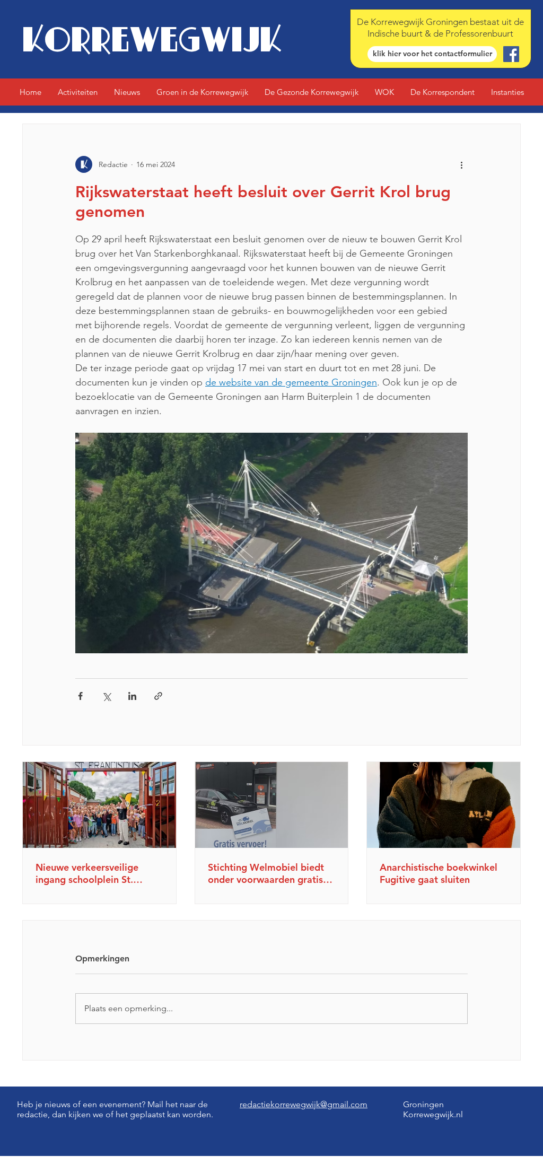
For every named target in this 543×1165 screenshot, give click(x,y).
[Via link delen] (158, 696)
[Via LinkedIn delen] (132, 696)
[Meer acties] (461, 164)
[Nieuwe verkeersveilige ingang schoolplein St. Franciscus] (99, 805)
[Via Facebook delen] (80, 696)
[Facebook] (511, 54)
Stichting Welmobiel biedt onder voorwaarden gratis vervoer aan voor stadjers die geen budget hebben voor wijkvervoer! (266, 873)
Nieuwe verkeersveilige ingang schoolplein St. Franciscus (87, 873)
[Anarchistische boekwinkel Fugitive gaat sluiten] (443, 805)
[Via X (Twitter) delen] (106, 696)
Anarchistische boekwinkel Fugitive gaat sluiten (438, 873)
